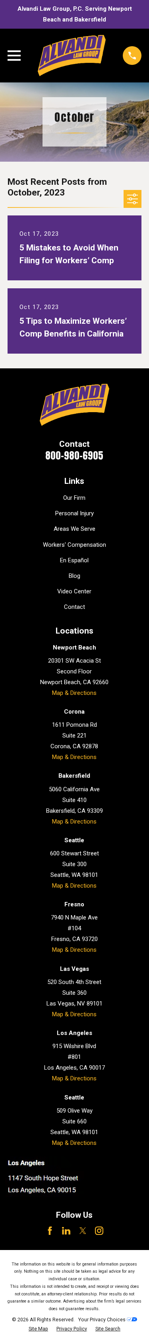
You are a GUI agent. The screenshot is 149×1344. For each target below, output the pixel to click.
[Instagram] (99, 1231)
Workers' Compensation (74, 544)
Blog (74, 575)
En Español (74, 560)
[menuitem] (38, 1329)
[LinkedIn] (66, 1231)
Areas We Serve (74, 528)
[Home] (72, 55)
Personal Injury (74, 513)
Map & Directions (74, 692)
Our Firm (74, 497)
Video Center (74, 591)
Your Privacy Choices (102, 1319)
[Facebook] (50, 1231)
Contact (74, 606)
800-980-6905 (74, 455)
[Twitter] (83, 1231)
